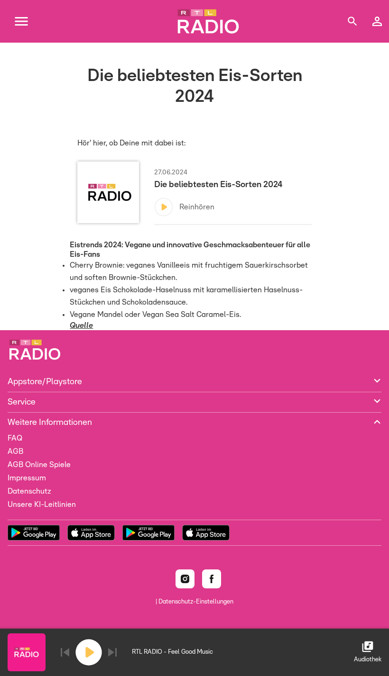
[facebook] (211, 578)
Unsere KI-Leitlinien (42, 504)
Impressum (27, 478)
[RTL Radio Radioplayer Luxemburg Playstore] (148, 533)
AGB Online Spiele (39, 465)
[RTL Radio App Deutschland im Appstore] (91, 533)
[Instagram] (185, 578)
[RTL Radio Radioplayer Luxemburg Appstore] (206, 533)
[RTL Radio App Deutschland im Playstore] (34, 533)
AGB (15, 451)
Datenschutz (29, 491)
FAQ (15, 438)
